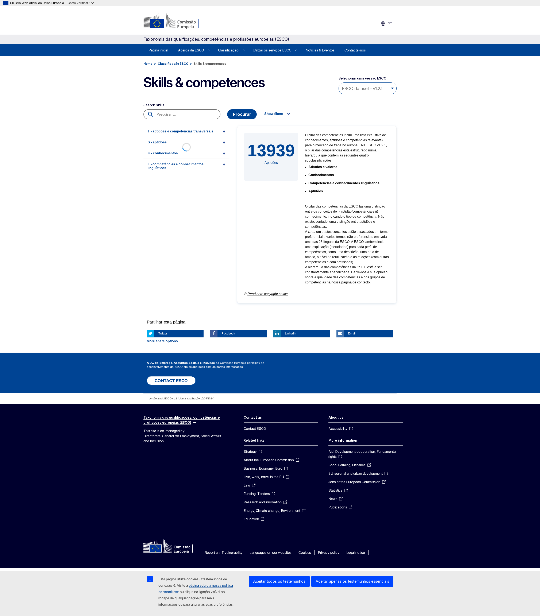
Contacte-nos (355, 50)
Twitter (162, 333)
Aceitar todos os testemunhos (279, 581)
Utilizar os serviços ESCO (272, 50)
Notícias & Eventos (320, 50)
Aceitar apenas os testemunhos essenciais (352, 581)
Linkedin (290, 333)
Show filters (273, 114)
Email (351, 333)
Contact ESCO (255, 428)
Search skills (153, 105)
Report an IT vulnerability (224, 552)
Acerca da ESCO (191, 50)
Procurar (242, 114)
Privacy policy (328, 552)
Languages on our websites (271, 552)
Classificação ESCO (173, 63)
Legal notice (355, 552)
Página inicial (158, 50)
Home (148, 63)
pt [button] (389, 23)
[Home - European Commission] (177, 21)
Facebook (228, 333)
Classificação (228, 50)
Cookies (304, 552)
